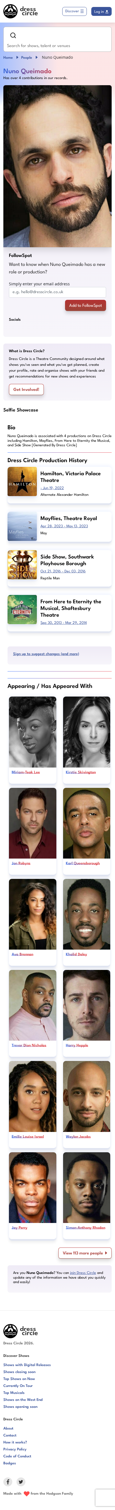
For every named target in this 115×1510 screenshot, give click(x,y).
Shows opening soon (20, 1407)
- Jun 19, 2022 (52, 488)
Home (8, 58)
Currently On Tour (18, 1386)
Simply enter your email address (39, 283)
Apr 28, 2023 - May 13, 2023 (64, 526)
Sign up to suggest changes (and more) (46, 654)
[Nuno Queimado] (57, 166)
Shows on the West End (23, 1400)
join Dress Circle (83, 1273)
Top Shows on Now (19, 1379)
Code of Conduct (17, 1456)
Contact (9, 1435)
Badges (9, 1463)
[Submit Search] (13, 35)
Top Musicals (14, 1393)
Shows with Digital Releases (27, 1365)
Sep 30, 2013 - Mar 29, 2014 (63, 623)
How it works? (15, 1442)
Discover (72, 11)
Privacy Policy (15, 1449)
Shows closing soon (19, 1372)
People (26, 58)
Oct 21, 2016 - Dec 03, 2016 (63, 571)
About (8, 1428)
